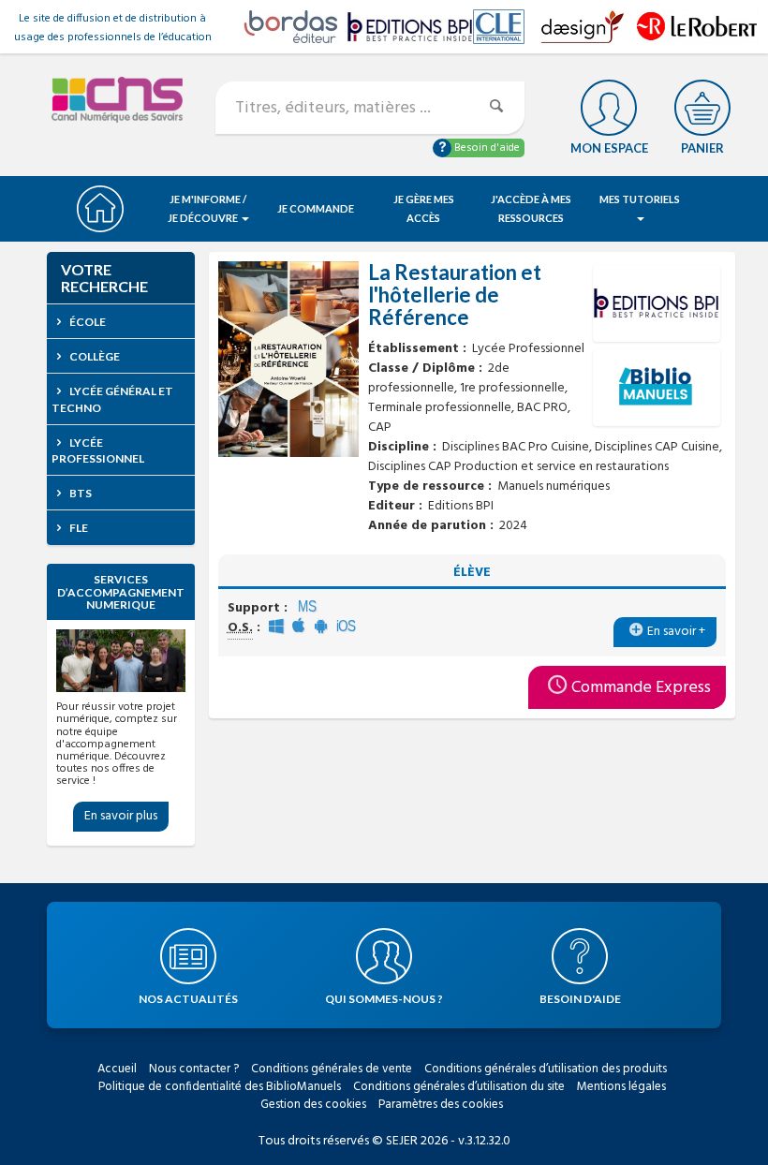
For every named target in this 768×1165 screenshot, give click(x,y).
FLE (77, 528)
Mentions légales (621, 1087)
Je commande (315, 208)
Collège (93, 356)
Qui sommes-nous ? (384, 999)
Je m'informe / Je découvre (207, 208)
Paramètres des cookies (440, 1104)
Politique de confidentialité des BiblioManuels (219, 1087)
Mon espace (609, 147)
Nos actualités (188, 999)
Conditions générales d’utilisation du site (459, 1087)
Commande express (641, 687)
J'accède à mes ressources (531, 208)
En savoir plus (120, 816)
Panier (702, 147)
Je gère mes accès (423, 208)
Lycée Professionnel (98, 450)
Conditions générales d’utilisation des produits (545, 1069)
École (86, 322)
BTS (79, 493)
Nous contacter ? (194, 1069)
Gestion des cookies (313, 1104)
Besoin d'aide (485, 148)
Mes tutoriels (639, 199)
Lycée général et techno (112, 399)
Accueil (117, 1069)
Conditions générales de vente (331, 1069)
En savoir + (676, 631)
